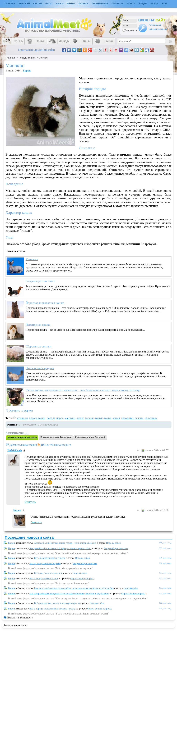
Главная (10, 57)
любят (80, 418)
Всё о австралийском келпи (48, 573)
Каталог (83, 3)
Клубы (71, 3)
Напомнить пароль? (158, 29)
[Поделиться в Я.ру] (105, 50)
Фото (48, 3)
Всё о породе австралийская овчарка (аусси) (57, 603)
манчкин (70, 418)
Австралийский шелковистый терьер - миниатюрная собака (65, 543)
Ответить (30, 501)
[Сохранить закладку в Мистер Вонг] (152, 50)
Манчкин (43, 57)
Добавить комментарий (23, 444)
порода (51, 418)
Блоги (59, 3)
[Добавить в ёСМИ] (116, 50)
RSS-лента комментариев (56, 444)
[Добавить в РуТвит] (126, 50)
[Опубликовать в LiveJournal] (100, 50)
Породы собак (113, 543)
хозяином (22, 418)
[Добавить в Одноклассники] (85, 50)
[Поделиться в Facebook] (64, 50)
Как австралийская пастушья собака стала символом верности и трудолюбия (74, 588)
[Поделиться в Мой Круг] (136, 50)
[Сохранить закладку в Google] (142, 50)
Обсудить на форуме (21, 410)
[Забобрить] (131, 50)
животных (151, 418)
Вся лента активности (20, 617)
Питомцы (117, 3)
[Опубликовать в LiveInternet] (95, 50)
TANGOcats (14, 450)
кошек (116, 418)
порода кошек (37, 418)
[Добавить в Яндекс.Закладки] (111, 50)
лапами (89, 418)
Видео (143, 3)
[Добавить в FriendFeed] (147, 50)
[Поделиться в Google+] (90, 50)
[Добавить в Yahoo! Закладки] (121, 50)
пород (59, 418)
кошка (107, 418)
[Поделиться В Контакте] (69, 50)
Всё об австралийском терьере (49, 558)
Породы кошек (26, 57)
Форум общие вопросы (116, 548)
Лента (154, 3)
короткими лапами (132, 418)
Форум (131, 3)
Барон (27, 70)
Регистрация (155, 25)
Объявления (100, 3)
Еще (164, 3)
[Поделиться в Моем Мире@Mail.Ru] (79, 50)
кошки (99, 418)
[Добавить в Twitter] (74, 50)
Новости (24, 3)
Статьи (37, 3)
